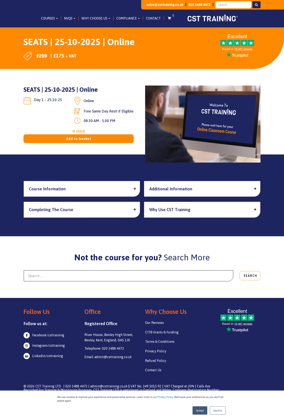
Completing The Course (51, 209)
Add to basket (78, 139)
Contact (153, 18)
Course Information (47, 188)
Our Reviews (154, 322)
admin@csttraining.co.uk (109, 386)
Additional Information (170, 188)
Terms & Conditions (159, 341)
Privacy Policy (165, 397)
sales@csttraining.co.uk (164, 4)
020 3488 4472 (199, 4)
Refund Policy (155, 360)
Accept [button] (200, 410)
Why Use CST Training (169, 209)
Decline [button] (217, 410)
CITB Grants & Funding (162, 332)
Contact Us (153, 370)
